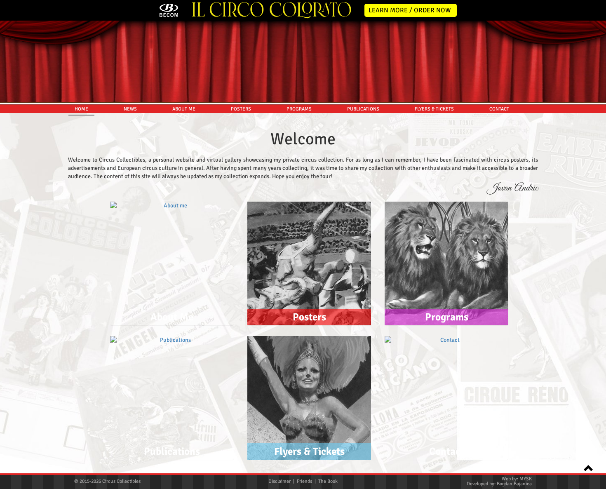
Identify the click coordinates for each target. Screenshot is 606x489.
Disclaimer (279, 481)
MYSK (525, 479)
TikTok (594, 243)
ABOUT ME (183, 109)
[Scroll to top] (586, 467)
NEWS (130, 109)
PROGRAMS (299, 109)
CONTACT (499, 109)
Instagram (594, 191)
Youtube (594, 208)
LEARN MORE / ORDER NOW (410, 10)
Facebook (594, 174)
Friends (304, 481)
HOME (81, 109)
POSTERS (241, 109)
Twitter (594, 156)
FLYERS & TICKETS (434, 109)
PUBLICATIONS (363, 109)
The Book (328, 481)
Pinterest (594, 226)
